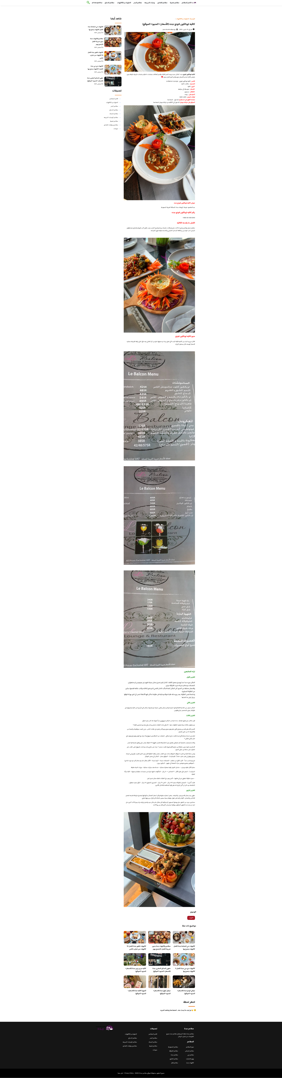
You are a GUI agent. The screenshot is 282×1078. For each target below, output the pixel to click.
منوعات (116, 128)
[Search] (88, 2)
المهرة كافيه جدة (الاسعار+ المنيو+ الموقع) (137, 992)
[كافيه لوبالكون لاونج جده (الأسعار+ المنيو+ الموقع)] (159, 52)
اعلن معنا (120, 1073)
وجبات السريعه (149, 2)
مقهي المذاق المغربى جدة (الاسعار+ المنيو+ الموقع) (161, 970)
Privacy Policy (129, 1073)
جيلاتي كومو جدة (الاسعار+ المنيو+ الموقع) (186, 992)
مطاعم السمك (113, 113)
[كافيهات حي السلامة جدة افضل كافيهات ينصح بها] (113, 30)
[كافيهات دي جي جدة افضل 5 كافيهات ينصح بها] (113, 70)
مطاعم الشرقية (173, 1051)
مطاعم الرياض (189, 1051)
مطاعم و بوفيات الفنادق (111, 125)
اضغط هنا (170, 100)
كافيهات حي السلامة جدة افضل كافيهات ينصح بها (184, 948)
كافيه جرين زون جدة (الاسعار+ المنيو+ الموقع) (135, 970)
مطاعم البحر (138, 2)
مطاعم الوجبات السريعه (111, 117)
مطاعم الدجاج (109, 2)
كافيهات (191, 918)
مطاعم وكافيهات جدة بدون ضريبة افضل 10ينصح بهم (161, 948)
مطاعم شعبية (174, 2)
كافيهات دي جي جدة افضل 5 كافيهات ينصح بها (185, 970)
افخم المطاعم (186, 2)
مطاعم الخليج (174, 1059)
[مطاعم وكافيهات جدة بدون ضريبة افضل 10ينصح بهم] (113, 42)
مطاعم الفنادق (162, 2)
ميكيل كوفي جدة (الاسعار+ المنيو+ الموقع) (162, 992)
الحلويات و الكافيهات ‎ (124, 2)
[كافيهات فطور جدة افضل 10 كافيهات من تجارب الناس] (113, 56)
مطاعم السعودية (173, 1047)
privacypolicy (97, 2)
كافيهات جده (190, 1063)
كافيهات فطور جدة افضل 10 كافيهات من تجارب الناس (136, 948)
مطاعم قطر (174, 1063)
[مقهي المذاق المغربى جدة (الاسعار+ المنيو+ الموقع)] (113, 81)
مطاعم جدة (174, 1055)
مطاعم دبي (190, 1055)
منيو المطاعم (190, 1047)
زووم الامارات (190, 1059)
